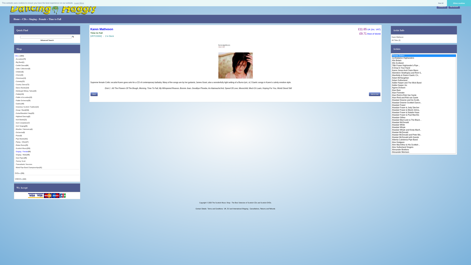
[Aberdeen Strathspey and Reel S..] (424, 73)
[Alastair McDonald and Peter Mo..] (424, 135)
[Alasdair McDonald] (424, 122)
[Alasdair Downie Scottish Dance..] (424, 103)
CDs (24, 19)
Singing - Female (37, 19)
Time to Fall (55, 19)
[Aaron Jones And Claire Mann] (424, 70)
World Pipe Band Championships (27, 167)
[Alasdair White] (424, 125)
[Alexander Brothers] (424, 150)
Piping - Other (21, 142)
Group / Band (20, 110)
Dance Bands (21, 88)
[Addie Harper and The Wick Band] (424, 83)
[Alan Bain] (424, 90)
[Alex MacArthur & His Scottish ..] (424, 145)
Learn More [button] (79, 3)
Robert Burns (20, 145)
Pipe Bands (20, 139)
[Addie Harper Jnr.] (424, 85)
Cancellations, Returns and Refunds (262, 208)
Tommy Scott (21, 161)
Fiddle (18, 94)
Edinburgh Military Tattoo (25, 91)
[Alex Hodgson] (424, 142)
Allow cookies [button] (459, 3)
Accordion (19, 59)
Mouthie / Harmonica (23, 129)
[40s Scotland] (424, 63)
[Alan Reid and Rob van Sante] (424, 98)
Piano (18, 136)
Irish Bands (20, 120)
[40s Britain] (424, 60)
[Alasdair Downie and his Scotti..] (424, 100)
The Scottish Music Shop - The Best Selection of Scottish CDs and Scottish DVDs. (242, 203)
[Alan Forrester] (424, 93)
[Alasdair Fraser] (424, 105)
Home (17, 19)
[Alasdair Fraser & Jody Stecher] (424, 107)
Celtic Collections (22, 69)
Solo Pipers (20, 158)
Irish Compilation (22, 123)
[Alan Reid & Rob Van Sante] (424, 95)
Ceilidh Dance (21, 65)
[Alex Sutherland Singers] (424, 147)
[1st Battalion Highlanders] (424, 58)
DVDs (17, 173)
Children (19, 72)
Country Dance (21, 85)
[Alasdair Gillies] (424, 117)
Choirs (18, 75)
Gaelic (18, 104)
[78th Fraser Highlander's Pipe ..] (424, 65)
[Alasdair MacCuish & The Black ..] (424, 120)
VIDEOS (18, 179)
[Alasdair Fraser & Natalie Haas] (424, 112)
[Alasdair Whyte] (424, 127)
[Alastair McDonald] (424, 132)
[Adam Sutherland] (424, 80)
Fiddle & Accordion (22, 97)
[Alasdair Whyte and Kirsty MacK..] (424, 130)
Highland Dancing (22, 116)
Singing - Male (21, 155)
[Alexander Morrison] (424, 152)
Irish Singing (20, 126)
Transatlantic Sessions (24, 164)
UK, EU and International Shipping (236, 208)
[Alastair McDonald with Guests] (424, 137)
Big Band (19, 62)
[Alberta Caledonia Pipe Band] (424, 140)
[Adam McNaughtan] (424, 78)
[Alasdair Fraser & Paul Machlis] (424, 115)
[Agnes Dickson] (424, 88)
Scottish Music (21, 148)
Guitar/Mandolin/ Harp (23, 113)
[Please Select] (424, 55)
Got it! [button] (441, 3)
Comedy (19, 81)
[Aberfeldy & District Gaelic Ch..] (424, 75)
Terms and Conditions (215, 208)
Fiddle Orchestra (22, 100)
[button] (442, 7)
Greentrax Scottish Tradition (26, 107)
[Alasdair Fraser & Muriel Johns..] (424, 110)
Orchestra (19, 132)
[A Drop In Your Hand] (424, 68)
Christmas (19, 78)
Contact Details (201, 208)
